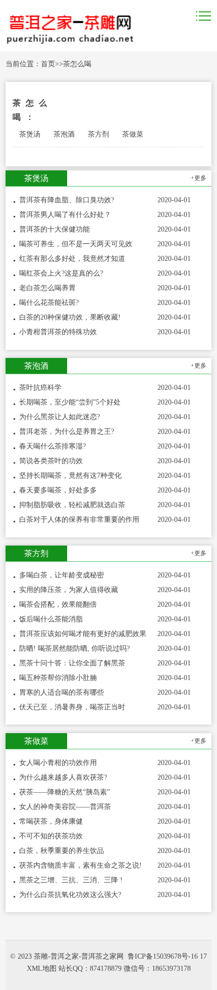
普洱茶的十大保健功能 (54, 229)
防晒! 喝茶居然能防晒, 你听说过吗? (74, 648)
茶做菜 (132, 134)
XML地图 (42, 968)
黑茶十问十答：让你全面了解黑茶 (72, 663)
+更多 (198, 178)
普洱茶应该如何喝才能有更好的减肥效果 (82, 634)
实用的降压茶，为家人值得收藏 (68, 590)
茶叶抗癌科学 (40, 387)
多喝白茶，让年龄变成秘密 (61, 575)
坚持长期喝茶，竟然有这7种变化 (70, 475)
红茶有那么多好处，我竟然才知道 (72, 258)
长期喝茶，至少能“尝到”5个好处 (70, 402)
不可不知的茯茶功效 (51, 836)
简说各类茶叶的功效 (51, 461)
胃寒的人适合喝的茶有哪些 (61, 692)
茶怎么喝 (77, 64)
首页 (48, 64)
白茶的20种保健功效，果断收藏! (70, 317)
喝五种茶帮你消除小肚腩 (58, 678)
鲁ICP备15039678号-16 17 (167, 956)
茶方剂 (98, 134)
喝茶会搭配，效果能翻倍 (58, 604)
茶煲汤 (29, 134)
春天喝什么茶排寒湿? (52, 446)
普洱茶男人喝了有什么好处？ (65, 214)
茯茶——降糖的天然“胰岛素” (64, 792)
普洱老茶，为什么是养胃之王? (66, 431)
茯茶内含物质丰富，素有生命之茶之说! (80, 865)
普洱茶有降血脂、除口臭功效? (66, 200)
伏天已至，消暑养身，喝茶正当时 (72, 707)
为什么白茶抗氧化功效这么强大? (70, 894)
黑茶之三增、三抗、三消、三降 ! (71, 880)
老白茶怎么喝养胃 (47, 288)
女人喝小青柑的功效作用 (58, 763)
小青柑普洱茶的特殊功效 (58, 332)
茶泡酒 (64, 134)
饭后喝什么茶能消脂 (51, 619)
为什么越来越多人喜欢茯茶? (63, 777)
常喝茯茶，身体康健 (51, 821)
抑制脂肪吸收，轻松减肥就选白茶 (72, 505)
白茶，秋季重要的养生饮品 (61, 850)
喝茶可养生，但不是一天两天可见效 (75, 244)
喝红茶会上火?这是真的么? (61, 273)
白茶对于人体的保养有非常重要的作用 (79, 519)
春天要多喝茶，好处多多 (58, 490)
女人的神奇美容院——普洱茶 (65, 807)
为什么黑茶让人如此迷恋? (59, 417)
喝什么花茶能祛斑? (49, 302)
